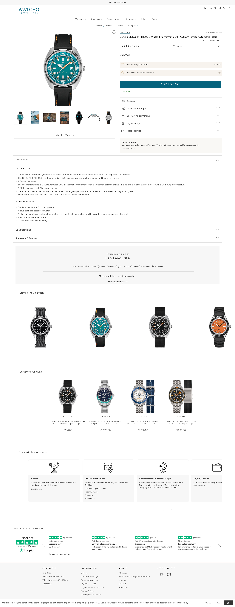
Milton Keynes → (92, 492)
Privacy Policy (181, 603)
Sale (143, 19)
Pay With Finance (88, 584)
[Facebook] (169, 574)
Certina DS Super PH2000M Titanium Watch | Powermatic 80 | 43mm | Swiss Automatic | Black (180, 422)
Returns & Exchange (89, 576)
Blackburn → (90, 498)
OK (228, 603)
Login (83, 587)
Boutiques (121, 2)
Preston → (89, 495)
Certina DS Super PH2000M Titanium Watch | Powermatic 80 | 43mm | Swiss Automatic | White (143, 422)
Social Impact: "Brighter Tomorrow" (134, 576)
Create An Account (95, 587)
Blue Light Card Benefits (91, 595)
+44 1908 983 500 (56, 576)
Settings (208, 603)
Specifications (23, 230)
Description (22, 159)
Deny (219, 603)
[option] (64, 70)
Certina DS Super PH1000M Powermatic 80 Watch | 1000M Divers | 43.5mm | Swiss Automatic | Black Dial (68, 422)
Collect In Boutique (136, 108)
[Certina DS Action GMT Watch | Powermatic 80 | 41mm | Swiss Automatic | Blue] (105, 396)
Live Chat (46, 573)
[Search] (205, 8)
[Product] (41, 327)
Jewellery (95, 19)
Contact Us (47, 584)
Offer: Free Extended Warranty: (139, 72)
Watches (79, 19)
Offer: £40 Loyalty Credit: (136, 64)
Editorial (122, 584)
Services (130, 19)
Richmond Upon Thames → (96, 489)
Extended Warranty (89, 580)
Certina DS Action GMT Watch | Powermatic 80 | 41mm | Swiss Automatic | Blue (105, 422)
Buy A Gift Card (87, 591)
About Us (123, 573)
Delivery (131, 101)
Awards (122, 580)
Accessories (113, 19)
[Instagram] (161, 574)
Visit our (117, 2)
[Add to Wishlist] (114, 32)
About (155, 19)
